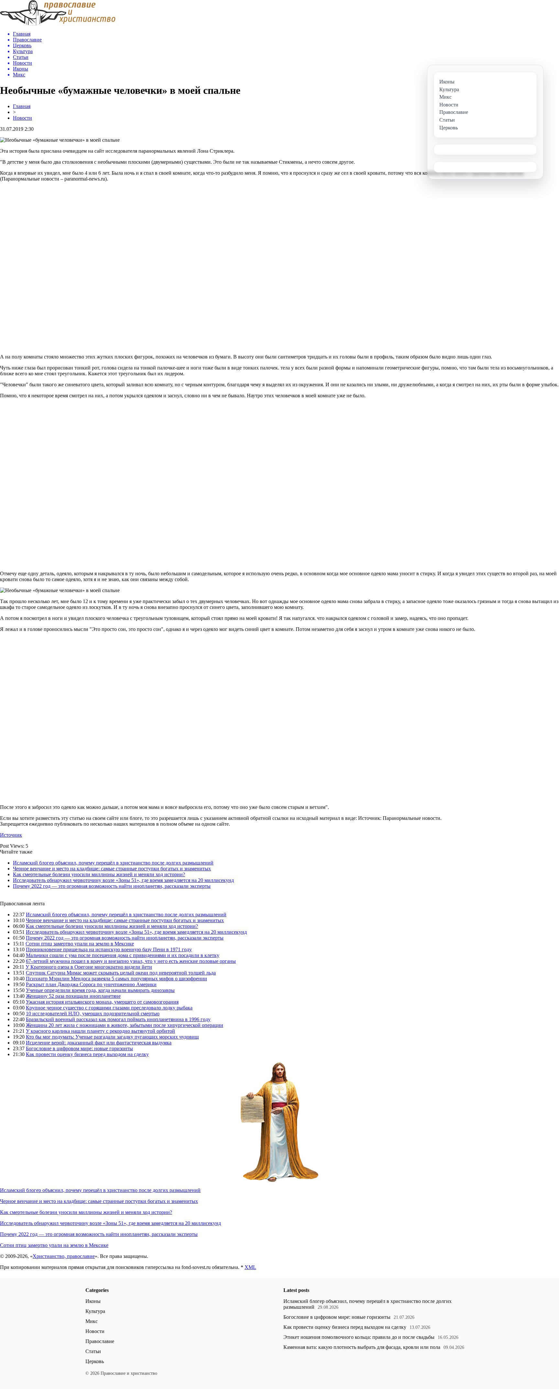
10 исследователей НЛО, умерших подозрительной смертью (92, 1013)
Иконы (93, 1301)
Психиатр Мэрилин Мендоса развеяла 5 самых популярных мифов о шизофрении (116, 978)
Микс (91, 1321)
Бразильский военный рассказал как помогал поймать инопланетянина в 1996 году (118, 1019)
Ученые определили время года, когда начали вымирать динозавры (100, 990)
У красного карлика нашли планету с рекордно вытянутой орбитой (100, 1031)
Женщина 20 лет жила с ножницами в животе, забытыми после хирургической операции (124, 1025)
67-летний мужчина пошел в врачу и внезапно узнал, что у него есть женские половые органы (131, 961)
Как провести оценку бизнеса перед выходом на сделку (87, 1054)
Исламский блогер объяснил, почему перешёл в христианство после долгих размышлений (113, 862)
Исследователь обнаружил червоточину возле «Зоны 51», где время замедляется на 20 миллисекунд (123, 880)
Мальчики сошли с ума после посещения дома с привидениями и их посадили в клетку (122, 955)
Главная (21, 106)
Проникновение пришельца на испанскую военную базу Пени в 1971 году (109, 949)
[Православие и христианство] (57, 24)
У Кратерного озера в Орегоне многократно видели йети (89, 967)
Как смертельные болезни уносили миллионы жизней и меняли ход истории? (99, 874)
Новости (22, 118)
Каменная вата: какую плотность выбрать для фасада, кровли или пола (361, 1347)
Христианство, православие (64, 1256)
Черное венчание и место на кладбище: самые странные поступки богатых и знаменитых (112, 868)
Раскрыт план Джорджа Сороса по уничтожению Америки (91, 984)
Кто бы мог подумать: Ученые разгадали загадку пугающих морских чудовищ (112, 1037)
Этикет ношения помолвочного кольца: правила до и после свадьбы (358, 1337)
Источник (11, 835)
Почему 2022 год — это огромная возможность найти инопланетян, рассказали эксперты (112, 886)
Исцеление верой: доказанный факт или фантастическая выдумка (98, 1042)
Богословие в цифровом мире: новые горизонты (79, 1048)
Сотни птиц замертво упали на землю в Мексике (80, 943)
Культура (95, 1311)
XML (250, 1267)
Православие (99, 1341)
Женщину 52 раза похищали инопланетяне (73, 996)
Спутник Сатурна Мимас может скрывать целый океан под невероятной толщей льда (121, 973)
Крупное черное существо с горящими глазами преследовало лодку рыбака (109, 1007)
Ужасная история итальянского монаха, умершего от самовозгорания (102, 1002)
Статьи (93, 1351)
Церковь (94, 1361)
